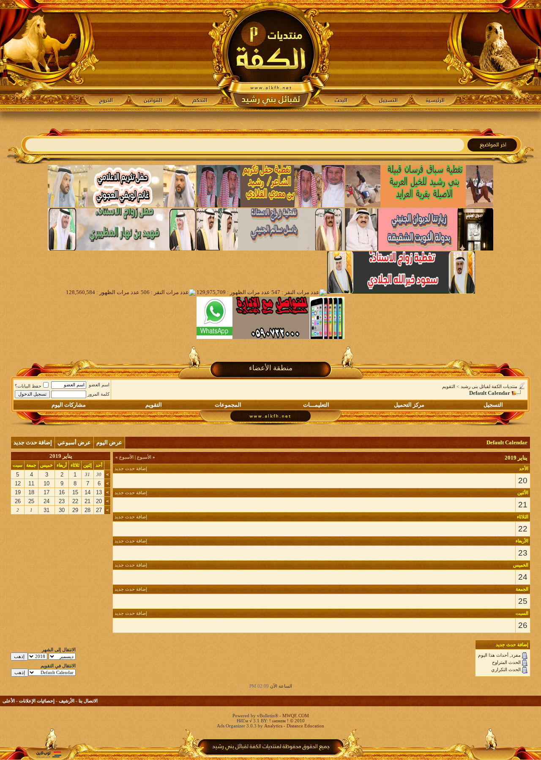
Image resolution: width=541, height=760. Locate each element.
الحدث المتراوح (506, 662)
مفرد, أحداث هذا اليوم (499, 655)
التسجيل (493, 405)
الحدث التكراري (506, 669)
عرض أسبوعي (74, 442)
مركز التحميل (409, 405)
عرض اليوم (109, 442)
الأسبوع (146, 457)
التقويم (448, 386)
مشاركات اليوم (69, 405)
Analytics (273, 725)
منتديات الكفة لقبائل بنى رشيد (489, 386)
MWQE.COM (295, 715)
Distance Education (305, 725)
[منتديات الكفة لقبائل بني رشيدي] (271, 55)
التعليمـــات (316, 405)
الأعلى (9, 700)
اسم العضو (99, 384)
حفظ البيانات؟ (28, 385)
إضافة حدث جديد (33, 442)
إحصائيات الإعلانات (37, 700)
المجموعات (228, 405)
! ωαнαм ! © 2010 (286, 720)
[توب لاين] (48, 754)
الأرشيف (66, 700)
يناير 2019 (60, 456)
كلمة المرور (98, 394)
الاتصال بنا (88, 700)
